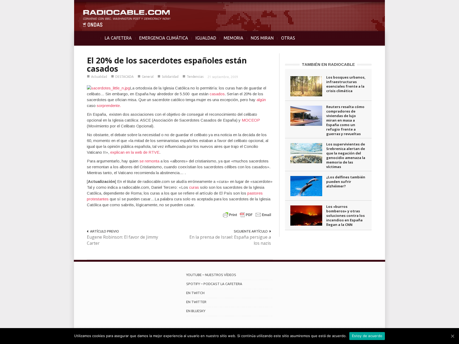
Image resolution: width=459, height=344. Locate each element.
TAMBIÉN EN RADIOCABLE (328, 64)
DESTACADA (124, 76)
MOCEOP (251, 120)
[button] (441, 7)
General (148, 76)
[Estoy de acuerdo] (452, 336)
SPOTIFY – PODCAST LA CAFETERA (214, 284)
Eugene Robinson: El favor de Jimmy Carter (122, 240)
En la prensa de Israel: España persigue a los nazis (230, 240)
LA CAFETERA (118, 38)
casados (217, 94)
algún (261, 99)
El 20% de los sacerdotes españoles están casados (167, 64)
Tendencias (195, 76)
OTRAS (288, 38)
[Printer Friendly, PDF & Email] (247, 214)
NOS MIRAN (262, 38)
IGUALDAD (206, 38)
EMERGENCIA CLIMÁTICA (163, 38)
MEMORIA (233, 38)
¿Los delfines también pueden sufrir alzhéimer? (345, 181)
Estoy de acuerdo (367, 336)
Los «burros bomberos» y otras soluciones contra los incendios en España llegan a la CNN (345, 215)
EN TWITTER (196, 302)
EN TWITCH (195, 293)
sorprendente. (109, 105)
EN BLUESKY (195, 311)
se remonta (149, 161)
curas (194, 187)
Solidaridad (170, 76)
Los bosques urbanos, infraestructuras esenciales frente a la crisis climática (346, 84)
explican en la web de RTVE (134, 152)
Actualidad (99, 76)
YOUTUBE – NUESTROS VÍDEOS (211, 275)
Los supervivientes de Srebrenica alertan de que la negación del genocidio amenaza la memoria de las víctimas (345, 155)
